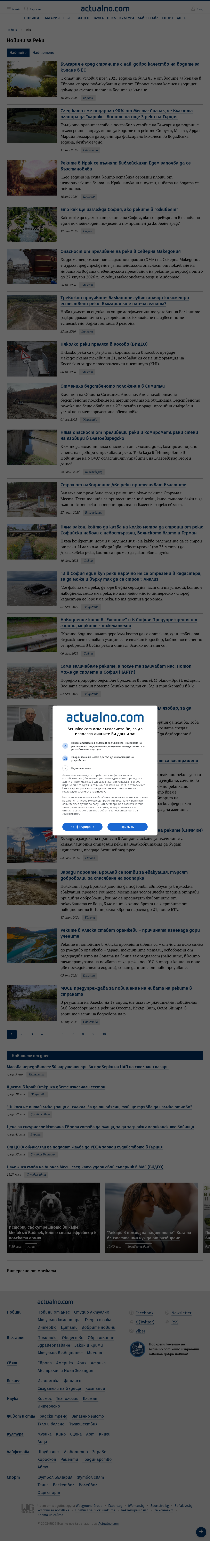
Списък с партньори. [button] (93, 791)
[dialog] (105, 770)
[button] (105, 768)
